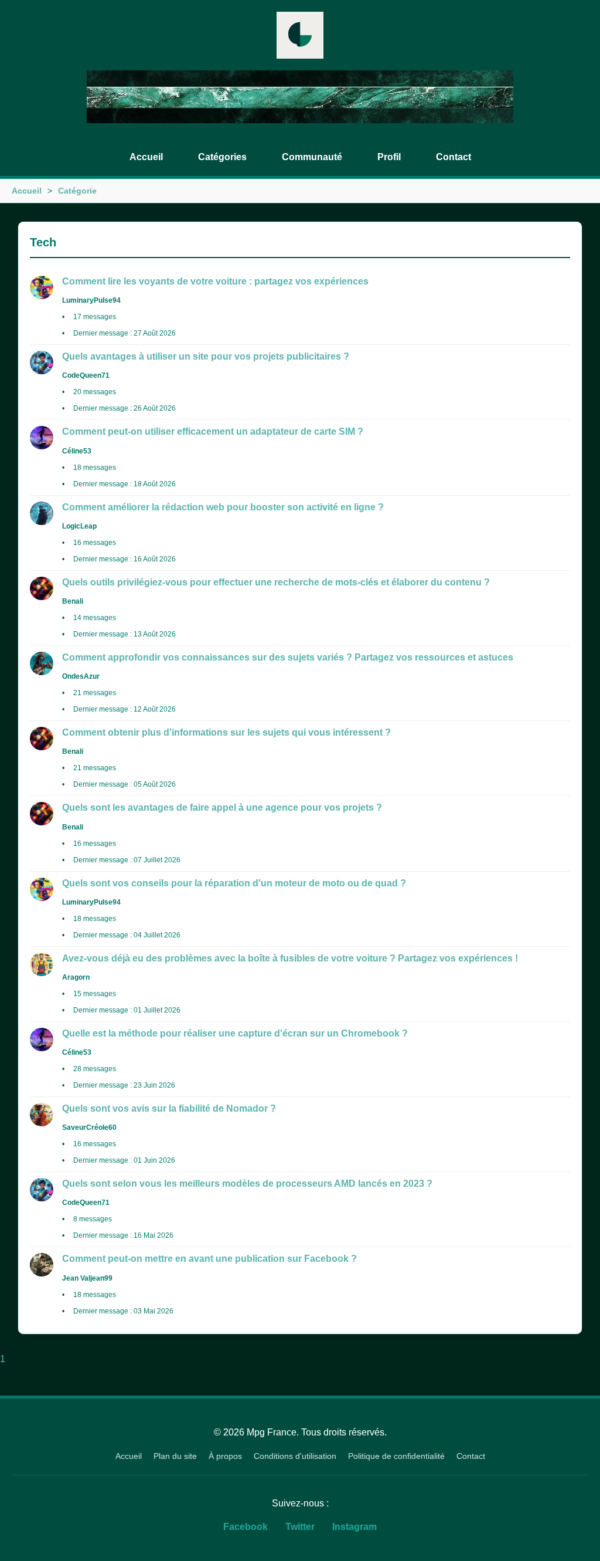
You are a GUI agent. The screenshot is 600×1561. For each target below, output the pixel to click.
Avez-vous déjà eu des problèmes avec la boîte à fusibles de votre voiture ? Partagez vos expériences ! (290, 958)
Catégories (222, 157)
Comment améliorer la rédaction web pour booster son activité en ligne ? (223, 507)
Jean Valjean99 (87, 1278)
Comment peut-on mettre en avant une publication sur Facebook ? (209, 1259)
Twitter (300, 1527)
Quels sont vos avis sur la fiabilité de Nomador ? (169, 1108)
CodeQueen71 (86, 375)
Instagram (354, 1527)
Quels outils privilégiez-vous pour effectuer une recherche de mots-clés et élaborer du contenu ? (276, 582)
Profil (389, 157)
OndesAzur (81, 676)
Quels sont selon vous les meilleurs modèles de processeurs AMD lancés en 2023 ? (247, 1183)
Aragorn (76, 977)
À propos (225, 1456)
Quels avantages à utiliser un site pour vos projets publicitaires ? (205, 356)
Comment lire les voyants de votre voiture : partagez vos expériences (215, 281)
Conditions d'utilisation (295, 1456)
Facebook (245, 1527)
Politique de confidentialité (396, 1456)
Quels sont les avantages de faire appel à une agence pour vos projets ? (222, 807)
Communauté (312, 157)
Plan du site (175, 1456)
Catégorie (77, 190)
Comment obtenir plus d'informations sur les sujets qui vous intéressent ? (226, 732)
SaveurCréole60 (89, 1127)
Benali (72, 601)
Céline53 (76, 451)
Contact (453, 157)
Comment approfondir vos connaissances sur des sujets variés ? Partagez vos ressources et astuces (287, 657)
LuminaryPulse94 (91, 300)
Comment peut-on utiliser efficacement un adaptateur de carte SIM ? (212, 431)
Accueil (146, 157)
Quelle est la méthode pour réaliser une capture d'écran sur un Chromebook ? (235, 1033)
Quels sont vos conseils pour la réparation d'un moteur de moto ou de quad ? (234, 883)
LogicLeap (79, 526)
